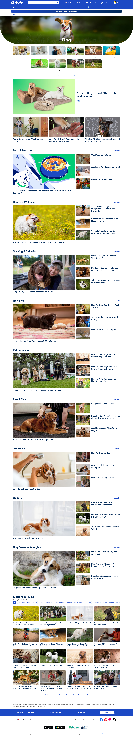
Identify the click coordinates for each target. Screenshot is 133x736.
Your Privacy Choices (109, 734)
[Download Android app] (60, 727)
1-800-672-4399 (57, 712)
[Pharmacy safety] (82, 727)
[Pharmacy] (74, 727)
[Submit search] (57, 2)
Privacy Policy (47, 734)
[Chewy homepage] (17, 2)
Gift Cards (83, 720)
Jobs (57, 720)
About (31, 720)
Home (14, 14)
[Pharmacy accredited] (86, 727)
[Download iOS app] (48, 727)
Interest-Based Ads (58, 734)
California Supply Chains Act (80, 734)
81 (78, 694)
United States (23, 720)
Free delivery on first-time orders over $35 (109, 7)
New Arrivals (76, 7)
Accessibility (68, 734)
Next (84, 694)
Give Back (75, 720)
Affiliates (50, 720)
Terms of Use (38, 734)
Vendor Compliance (94, 734)
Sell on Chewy (93, 720)
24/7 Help (91, 2)
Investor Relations (40, 720)
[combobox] (43, 2)
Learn (67, 720)
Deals (83, 7)
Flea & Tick (92, 7)
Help (62, 720)
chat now (82, 712)
